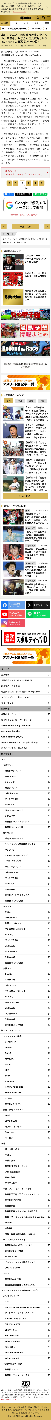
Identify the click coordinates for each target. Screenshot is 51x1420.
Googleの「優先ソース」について (24, 215)
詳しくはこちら (19, 11)
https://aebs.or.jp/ (9, 1399)
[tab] (5, 23)
